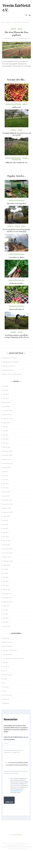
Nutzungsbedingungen (16, 790)
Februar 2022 (6, 589)
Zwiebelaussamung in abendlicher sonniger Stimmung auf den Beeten (16, 336)
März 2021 (5, 622)
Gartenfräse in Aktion (16, 257)
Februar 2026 (6, 402)
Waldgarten (16, 159)
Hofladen (5, 662)
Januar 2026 (6, 406)
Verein (23, 226)
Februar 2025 (6, 447)
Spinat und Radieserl (16, 309)
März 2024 (6, 488)
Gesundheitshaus (8, 654)
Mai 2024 (5, 479)
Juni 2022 (5, 573)
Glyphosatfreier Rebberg (10, 358)
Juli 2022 (5, 569)
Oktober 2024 (7, 459)
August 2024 (6, 467)
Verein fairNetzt (7, 695)
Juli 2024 (5, 471)
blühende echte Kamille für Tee (16, 163)
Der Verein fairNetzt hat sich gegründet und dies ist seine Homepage (16, 230)
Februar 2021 (6, 626)
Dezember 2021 (7, 593)
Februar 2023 (6, 540)
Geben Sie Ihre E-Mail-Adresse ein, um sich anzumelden (16, 738)
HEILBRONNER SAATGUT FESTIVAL (13, 658)
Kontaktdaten (16, 835)
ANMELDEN (9, 802)
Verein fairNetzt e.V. (16, 7)
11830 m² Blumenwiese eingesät (12, 374)
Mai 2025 (5, 435)
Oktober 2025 (7, 414)
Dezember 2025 (7, 410)
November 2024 (7, 455)
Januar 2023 (6, 545)
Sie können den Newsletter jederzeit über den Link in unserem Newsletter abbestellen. (16, 772)
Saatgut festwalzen (8, 370)
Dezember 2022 (7, 549)
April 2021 (5, 618)
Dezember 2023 (7, 500)
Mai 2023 (5, 528)
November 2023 (7, 504)
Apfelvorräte (16, 107)
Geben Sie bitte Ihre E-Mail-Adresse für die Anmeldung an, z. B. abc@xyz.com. (13, 751)
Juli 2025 (5, 427)
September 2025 (8, 418)
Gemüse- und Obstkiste (13, 103)
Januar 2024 (6, 496)
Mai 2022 (5, 577)
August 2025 (6, 422)
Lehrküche (6, 666)
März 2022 (6, 585)
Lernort (13, 28)
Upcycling (5, 687)
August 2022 (6, 565)
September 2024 (8, 463)
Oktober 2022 (7, 557)
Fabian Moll (7, 38)
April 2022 (5, 581)
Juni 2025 (5, 431)
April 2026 (5, 394)
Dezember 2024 (7, 451)
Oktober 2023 (7, 508)
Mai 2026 (5, 390)
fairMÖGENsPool (8, 646)
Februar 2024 (7, 492)
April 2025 (5, 439)
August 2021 (6, 606)
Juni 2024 (5, 475)
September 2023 (8, 512)
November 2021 (7, 597)
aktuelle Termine (7, 642)
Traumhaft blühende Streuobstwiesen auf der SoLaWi (16, 134)
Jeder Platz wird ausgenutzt (16, 204)
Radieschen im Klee (16, 283)
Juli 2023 (5, 520)
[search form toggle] (29, 15)
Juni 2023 (5, 524)
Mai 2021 (5, 614)
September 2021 (7, 601)
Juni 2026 (5, 386)
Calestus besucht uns (9, 366)
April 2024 (6, 483)
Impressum (22, 848)
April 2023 (5, 532)
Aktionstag (6, 638)
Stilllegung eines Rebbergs (11, 362)
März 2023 (6, 536)
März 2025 (6, 443)
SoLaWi (20, 28)
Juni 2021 (5, 610)
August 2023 (6, 516)
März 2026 (6, 398)
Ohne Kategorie (7, 674)
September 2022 (8, 561)
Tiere (4, 683)
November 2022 (7, 553)
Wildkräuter (6, 703)
